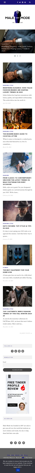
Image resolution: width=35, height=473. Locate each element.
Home (8, 455)
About (12, 455)
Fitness (5, 267)
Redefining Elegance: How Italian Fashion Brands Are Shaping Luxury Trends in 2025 (17, 49)
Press (22, 455)
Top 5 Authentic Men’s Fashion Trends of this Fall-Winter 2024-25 (17, 313)
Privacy (26, 455)
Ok (18, 470)
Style (7, 44)
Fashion (3, 44)
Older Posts (25, 333)
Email (4, 362)
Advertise (17, 455)
